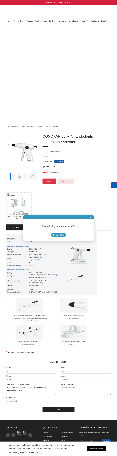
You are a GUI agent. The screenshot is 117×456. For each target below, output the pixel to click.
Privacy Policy (35, 452)
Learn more (58, 235)
